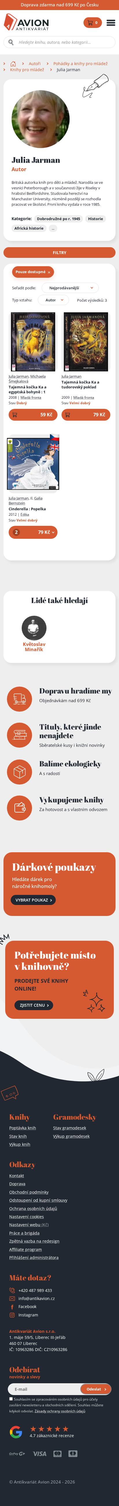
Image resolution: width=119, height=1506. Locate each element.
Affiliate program (25, 1249)
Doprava (17, 1183)
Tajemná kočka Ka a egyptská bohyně (28, 389)
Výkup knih (19, 1144)
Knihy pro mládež (27, 69)
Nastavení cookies (26, 1216)
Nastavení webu (29, 1224)
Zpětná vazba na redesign (34, 1241)
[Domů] (13, 63)
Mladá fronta (31, 397)
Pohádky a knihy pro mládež (80, 63)
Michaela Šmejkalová (27, 379)
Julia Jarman (19, 376)
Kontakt (16, 1175)
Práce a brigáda (24, 1233)
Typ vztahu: (22, 300)
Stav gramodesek (69, 1128)
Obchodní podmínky (29, 1192)
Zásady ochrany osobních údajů (60, 1411)
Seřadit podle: (24, 287)
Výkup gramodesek (71, 1136)
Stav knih (18, 1136)
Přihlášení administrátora (34, 1257)
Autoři (35, 63)
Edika (25, 514)
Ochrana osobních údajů (33, 1208)
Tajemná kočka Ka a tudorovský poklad (80, 385)
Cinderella (27, 509)
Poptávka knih (22, 1128)
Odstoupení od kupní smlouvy (38, 1200)
